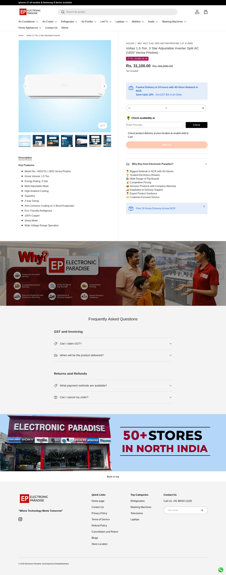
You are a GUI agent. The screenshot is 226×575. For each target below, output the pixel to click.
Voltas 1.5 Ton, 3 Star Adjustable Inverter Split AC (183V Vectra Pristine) (44, 35)
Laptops (120, 21)
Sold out (166, 145)
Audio (151, 21)
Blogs (95, 538)
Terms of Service (101, 519)
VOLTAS (130, 43)
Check (196, 125)
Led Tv (104, 21)
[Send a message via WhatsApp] (220, 569)
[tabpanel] (64, 195)
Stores (64, 27)
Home (21, 35)
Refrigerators (138, 501)
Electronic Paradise (33, 564)
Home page (98, 501)
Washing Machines (172, 21)
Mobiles (136, 21)
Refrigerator (67, 21)
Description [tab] (25, 157)
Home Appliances (28, 27)
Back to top (113, 476)
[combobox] (118, 12)
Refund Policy (99, 525)
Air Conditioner (26, 21)
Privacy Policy (99, 513)
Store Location (99, 544)
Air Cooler (48, 21)
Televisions (137, 513)
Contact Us (51, 27)
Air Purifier (87, 21)
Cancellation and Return (105, 531)
